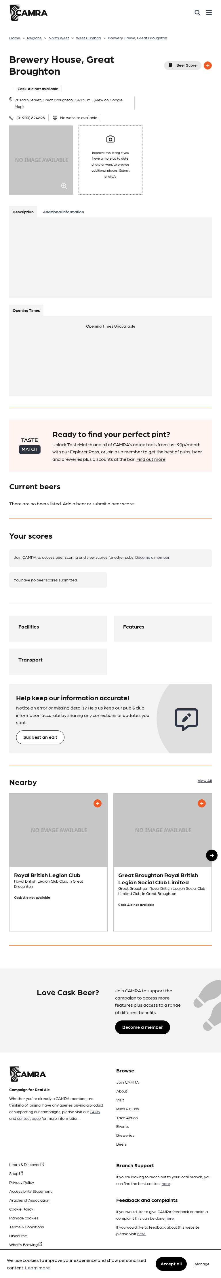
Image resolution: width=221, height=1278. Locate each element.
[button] (212, 855)
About (121, 1090)
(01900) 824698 (30, 117)
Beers (121, 1144)
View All (205, 780)
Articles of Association (29, 1200)
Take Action (127, 1117)
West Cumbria (88, 37)
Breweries (125, 1135)
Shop (14, 1173)
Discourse (18, 1235)
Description (23, 211)
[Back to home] (28, 13)
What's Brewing (24, 1244)
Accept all (171, 1263)
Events (122, 1126)
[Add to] (208, 65)
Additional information (63, 211)
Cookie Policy (21, 1209)
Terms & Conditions (26, 1226)
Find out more (150, 459)
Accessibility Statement (30, 1191)
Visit (120, 1099)
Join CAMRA (127, 1082)
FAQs (95, 1111)
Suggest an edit (40, 737)
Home (14, 37)
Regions (34, 37)
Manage (202, 1263)
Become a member (152, 557)
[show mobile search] (197, 12)
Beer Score (186, 65)
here (166, 1183)
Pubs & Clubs (127, 1108)
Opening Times (26, 310)
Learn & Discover (25, 1164)
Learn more (37, 1267)
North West (59, 37)
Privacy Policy (21, 1182)
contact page (29, 1118)
